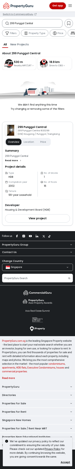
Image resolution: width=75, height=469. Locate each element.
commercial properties (14, 371)
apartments (8, 367)
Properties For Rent (14, 412)
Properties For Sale (14, 403)
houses (60, 367)
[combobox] (36, 23)
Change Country (12, 261)
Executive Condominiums (41, 367)
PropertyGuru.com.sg (13, 340)
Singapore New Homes (16, 420)
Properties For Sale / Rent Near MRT (24, 428)
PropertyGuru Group (15, 244)
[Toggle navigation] (70, 5)
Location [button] (29, 142)
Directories (9, 395)
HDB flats (21, 367)
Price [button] (43, 142)
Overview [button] (13, 142)
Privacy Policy (53, 448)
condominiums (56, 363)
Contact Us (9, 252)
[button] (5, 44)
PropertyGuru (10, 386)
